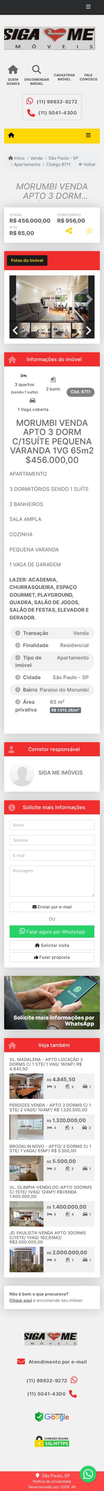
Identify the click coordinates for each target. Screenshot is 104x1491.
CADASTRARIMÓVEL (64, 77)
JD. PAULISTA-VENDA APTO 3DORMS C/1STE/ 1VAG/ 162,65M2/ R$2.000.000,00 (47, 1237)
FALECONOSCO (89, 77)
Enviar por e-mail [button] (54, 906)
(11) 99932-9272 (57, 102)
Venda (36, 158)
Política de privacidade (52, 1481)
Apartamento (27, 164)
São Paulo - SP (63, 158)
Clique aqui (20, 1300)
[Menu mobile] (11, 136)
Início (19, 158)
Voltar (89, 164)
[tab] (27, 260)
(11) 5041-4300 (57, 113)
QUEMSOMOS (13, 81)
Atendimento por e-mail (57, 1362)
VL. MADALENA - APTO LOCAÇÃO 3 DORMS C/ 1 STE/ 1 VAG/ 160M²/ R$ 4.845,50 (46, 1064)
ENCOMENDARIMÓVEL (36, 81)
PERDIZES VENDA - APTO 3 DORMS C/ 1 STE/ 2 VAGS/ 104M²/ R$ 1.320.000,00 (50, 1107)
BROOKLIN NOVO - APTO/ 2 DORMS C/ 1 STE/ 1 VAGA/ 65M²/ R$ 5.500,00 (50, 1149)
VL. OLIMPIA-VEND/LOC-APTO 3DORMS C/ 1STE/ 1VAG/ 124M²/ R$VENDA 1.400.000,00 (50, 1192)
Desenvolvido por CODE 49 (52, 1487)
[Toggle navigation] (88, 7)
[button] (15, 299)
